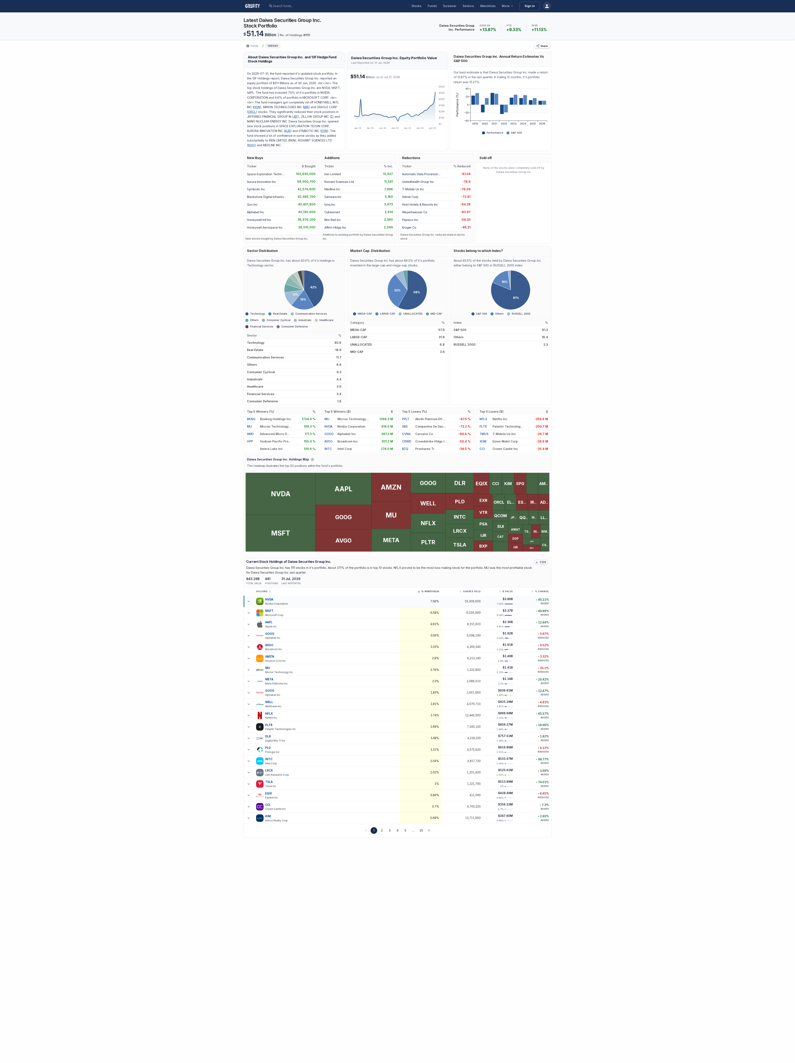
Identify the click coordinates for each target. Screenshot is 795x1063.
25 (421, 830)
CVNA (406, 434)
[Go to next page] (429, 830)
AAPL (269, 622)
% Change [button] (542, 591)
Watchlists (488, 6)
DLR (268, 736)
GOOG (329, 434)
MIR (306, 107)
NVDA (328, 426)
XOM (482, 441)
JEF (295, 116)
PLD (268, 747)
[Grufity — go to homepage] (255, 6)
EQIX (268, 793)
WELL (269, 702)
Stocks (417, 6)
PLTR (483, 426)
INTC (328, 449)
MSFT (269, 610)
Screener (450, 6)
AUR (287, 131)
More (506, 6)
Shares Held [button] (472, 591)
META (269, 679)
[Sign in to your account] (547, 6)
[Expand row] (248, 601)
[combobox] (304, 6)
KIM (268, 816)
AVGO (328, 441)
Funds (432, 6)
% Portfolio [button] (430, 592)
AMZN (269, 656)
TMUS (483, 434)
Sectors (468, 6)
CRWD (406, 441)
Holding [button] (261, 591)
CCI (482, 449)
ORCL (252, 112)
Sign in (530, 6)
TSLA (269, 782)
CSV (543, 562)
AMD (250, 434)
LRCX (269, 770)
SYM (324, 131)
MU (249, 426)
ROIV (251, 145)
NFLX (483, 419)
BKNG (251, 419)
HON (257, 107)
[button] (542, 45)
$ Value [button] (507, 591)
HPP (250, 441)
